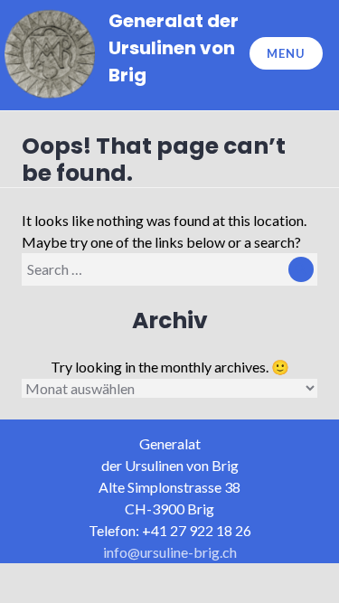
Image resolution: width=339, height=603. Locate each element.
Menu (286, 53)
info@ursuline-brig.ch (170, 552)
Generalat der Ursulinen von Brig (173, 48)
